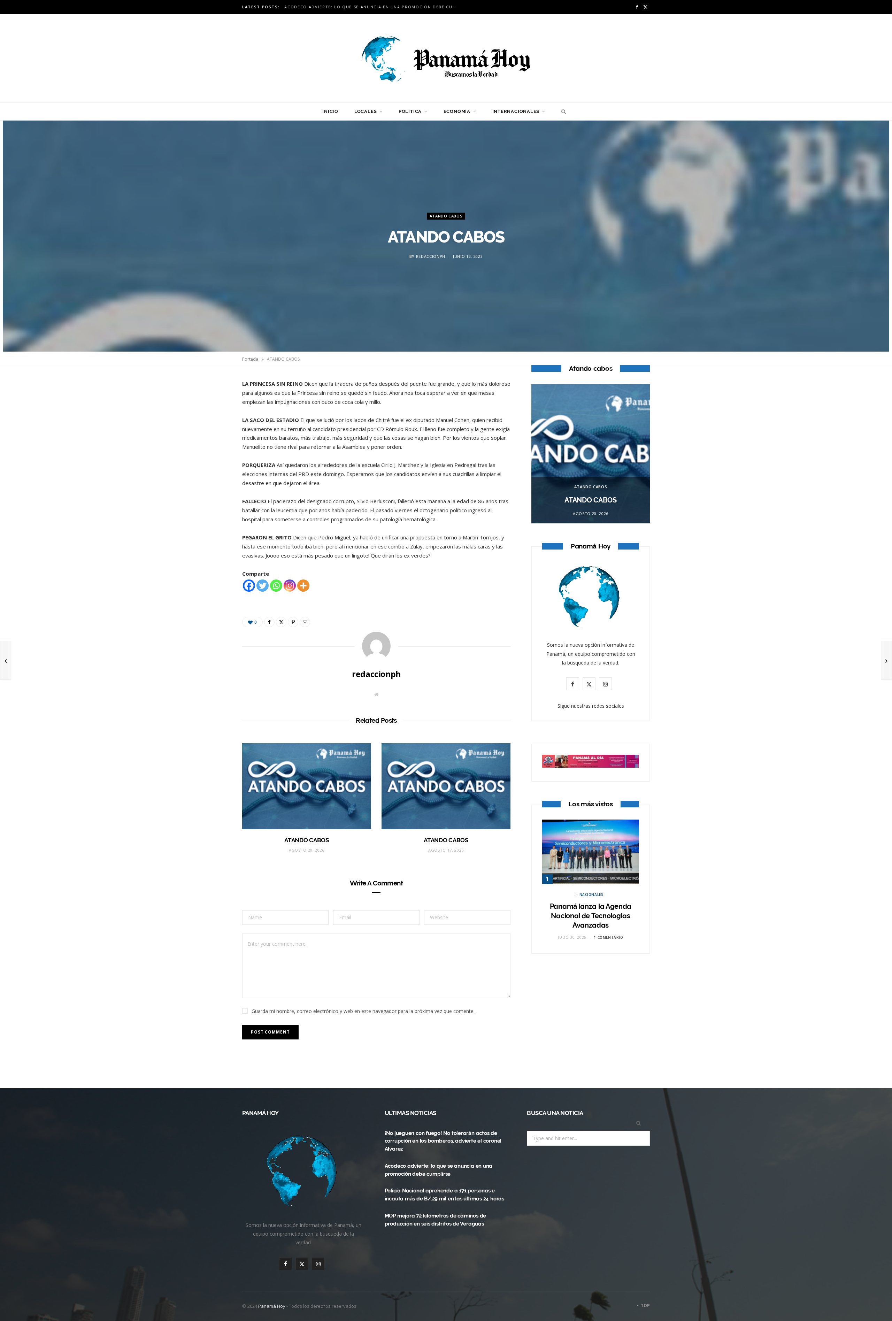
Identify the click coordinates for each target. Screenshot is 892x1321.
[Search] (562, 111)
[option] (590, 453)
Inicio (330, 111)
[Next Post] (886, 660)
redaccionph (430, 256)
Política (410, 111)
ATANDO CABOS (446, 215)
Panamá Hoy (271, 1306)
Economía (457, 111)
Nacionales (591, 894)
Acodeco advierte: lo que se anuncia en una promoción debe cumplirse (373, 7)
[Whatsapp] (276, 585)
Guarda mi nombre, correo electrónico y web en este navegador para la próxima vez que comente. (363, 1011)
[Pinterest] (209, 443)
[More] (303, 585)
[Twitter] (209, 425)
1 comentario (608, 937)
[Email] (209, 461)
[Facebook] (209, 407)
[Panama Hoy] (446, 58)
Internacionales (516, 111)
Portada (250, 359)
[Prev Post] (5, 660)
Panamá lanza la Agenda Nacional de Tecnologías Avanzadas (590, 915)
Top (645, 1305)
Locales (365, 111)
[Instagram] (290, 585)
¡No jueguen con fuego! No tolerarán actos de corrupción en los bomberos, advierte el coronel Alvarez (443, 1141)
